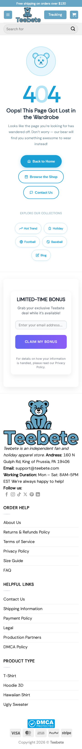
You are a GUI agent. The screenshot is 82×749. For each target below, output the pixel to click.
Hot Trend (30, 228)
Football (30, 242)
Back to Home (44, 161)
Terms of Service (19, 541)
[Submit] (73, 29)
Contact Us (44, 192)
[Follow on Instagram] (13, 494)
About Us (12, 522)
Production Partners (22, 637)
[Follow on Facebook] (7, 494)
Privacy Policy (16, 551)
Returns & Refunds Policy (26, 532)
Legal (8, 628)
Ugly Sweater (15, 704)
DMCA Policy (15, 647)
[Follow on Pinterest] (32, 494)
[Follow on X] (25, 494)
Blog (43, 255)
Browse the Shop (43, 177)
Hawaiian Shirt (16, 695)
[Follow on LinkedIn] (38, 494)
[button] (8, 15)
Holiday (58, 228)
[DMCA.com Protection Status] (41, 723)
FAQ (7, 570)
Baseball (57, 242)
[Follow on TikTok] (19, 494)
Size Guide (13, 560)
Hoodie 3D (13, 685)
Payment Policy (17, 618)
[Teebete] (28, 14)
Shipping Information (22, 608)
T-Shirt (9, 676)
